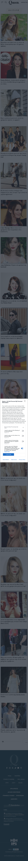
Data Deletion (6, 459)
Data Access (14, 459)
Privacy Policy (22, 459)
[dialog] (14, 430)
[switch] (22, 431)
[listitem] (14, 427)
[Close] (25, 401)
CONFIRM (8, 454)
